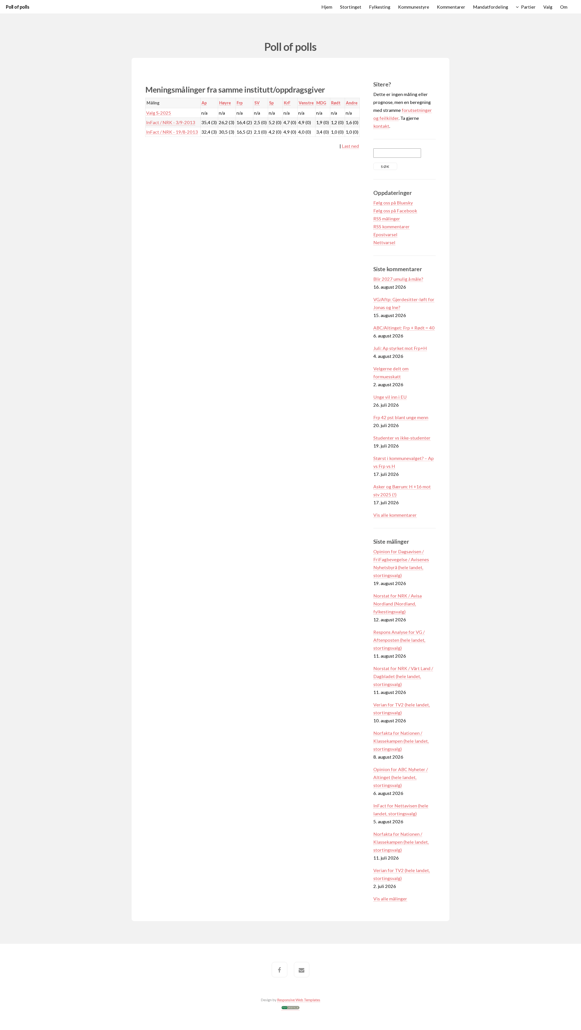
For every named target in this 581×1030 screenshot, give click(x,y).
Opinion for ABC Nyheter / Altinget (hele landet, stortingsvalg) (400, 777)
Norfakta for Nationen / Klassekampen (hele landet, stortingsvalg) (401, 741)
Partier (528, 7)
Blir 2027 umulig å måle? (398, 279)
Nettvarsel (384, 242)
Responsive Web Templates (298, 1000)
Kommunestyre (413, 7)
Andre (351, 102)
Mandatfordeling (490, 7)
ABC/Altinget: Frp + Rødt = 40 (404, 327)
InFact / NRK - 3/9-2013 (170, 122)
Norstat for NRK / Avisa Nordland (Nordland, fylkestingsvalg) (397, 603)
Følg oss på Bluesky (393, 202)
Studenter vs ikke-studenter (402, 437)
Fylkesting (379, 7)
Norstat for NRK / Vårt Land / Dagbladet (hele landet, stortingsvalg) (403, 676)
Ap (204, 102)
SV (257, 102)
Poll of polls (17, 7)
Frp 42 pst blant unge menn (400, 417)
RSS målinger (386, 218)
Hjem (326, 7)
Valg (547, 7)
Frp (240, 102)
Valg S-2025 (158, 113)
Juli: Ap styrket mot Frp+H (400, 348)
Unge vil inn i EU (390, 397)
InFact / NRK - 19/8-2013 (172, 132)
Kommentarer (451, 7)
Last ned (350, 146)
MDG (321, 102)
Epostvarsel (385, 234)
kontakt (381, 126)
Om (563, 7)
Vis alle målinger (390, 898)
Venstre (306, 102)
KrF (287, 102)
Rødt (335, 102)
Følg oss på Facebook (395, 210)
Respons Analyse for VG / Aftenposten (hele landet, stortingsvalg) (399, 640)
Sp (271, 102)
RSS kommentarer (391, 226)
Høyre (225, 102)
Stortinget (350, 7)
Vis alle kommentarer (395, 515)
